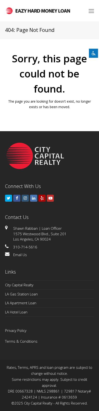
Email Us (20, 254)
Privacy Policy (15, 330)
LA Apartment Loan (20, 302)
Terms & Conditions (21, 341)
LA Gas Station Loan (21, 294)
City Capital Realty (19, 284)
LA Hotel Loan (16, 312)
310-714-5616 (25, 247)
